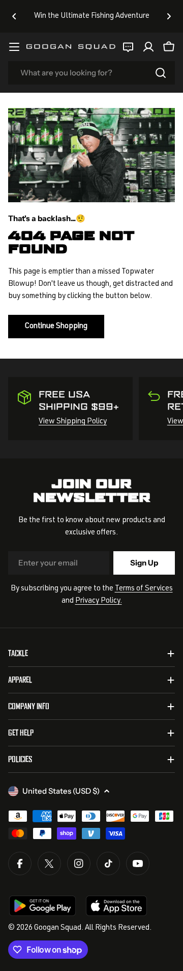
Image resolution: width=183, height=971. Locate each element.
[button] (14, 16)
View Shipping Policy (73, 421)
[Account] (148, 47)
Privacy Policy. (98, 601)
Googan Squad (57, 928)
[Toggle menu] (14, 47)
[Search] (161, 73)
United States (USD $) (61, 791)
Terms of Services (144, 588)
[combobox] (91, 73)
